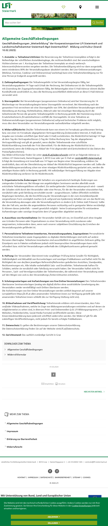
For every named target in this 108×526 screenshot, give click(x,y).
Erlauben (53, 523)
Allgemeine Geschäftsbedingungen (25, 349)
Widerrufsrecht (14, 446)
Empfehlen (49, 384)
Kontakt (22, 477)
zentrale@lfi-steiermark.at (88, 157)
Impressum (12, 431)
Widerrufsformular (16, 354)
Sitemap (76, 477)
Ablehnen (53, 516)
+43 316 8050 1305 (74, 462)
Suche (99, 22)
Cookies (86, 477)
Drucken (61, 384)
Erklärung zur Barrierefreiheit (22, 438)
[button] (54, 374)
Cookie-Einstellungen (81, 505)
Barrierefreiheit (63, 477)
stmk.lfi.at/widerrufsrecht (55, 154)
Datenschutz (46, 477)
